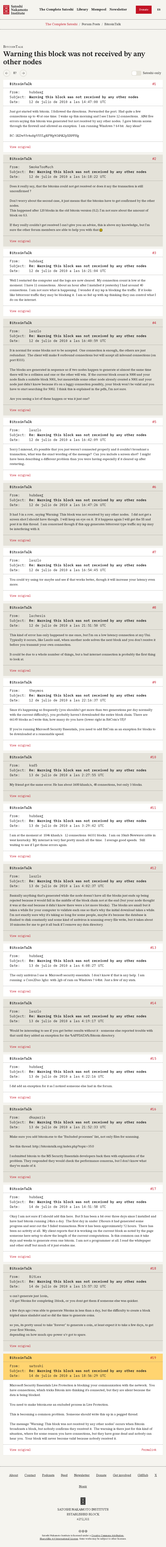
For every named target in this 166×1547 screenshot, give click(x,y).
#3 (154, 253)
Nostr (83, 1486)
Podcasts (48, 1475)
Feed (64, 1475)
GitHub (143, 1475)
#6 (154, 487)
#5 (154, 422)
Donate (143, 9)
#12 (153, 868)
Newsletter (118, 9)
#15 (153, 1058)
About (13, 1475)
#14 (153, 1003)
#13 (153, 948)
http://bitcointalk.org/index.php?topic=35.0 (63, 1146)
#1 (154, 84)
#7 (154, 552)
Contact (30, 1475)
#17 (153, 1189)
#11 (153, 808)
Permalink (149, 1450)
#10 (153, 757)
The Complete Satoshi (56, 9)
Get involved (122, 1475)
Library (82, 9)
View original (20, 147)
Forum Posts (91, 24)
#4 (154, 323)
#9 (154, 682)
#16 (153, 1109)
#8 (154, 607)
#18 (153, 1268)
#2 (154, 159)
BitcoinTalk (112, 24)
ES (160, 9)
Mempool (98, 9)
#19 (153, 1358)
